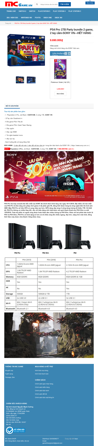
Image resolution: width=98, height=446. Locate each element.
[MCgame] (18, 4)
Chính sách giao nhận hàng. (44, 384)
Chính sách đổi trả (41, 394)
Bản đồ (8, 424)
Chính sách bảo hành (42, 390)
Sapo (76, 439)
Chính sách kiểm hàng (42, 387)
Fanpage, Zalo (10, 377)
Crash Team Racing (25, 125)
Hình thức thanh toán (42, 374)
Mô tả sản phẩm (12, 106)
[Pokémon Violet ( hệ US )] (60, 69)
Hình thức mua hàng (41, 370)
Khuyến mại (9, 370)
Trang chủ (8, 23)
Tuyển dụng (9, 374)
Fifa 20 (20, 121)
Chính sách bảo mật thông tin (44, 397)
